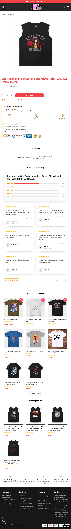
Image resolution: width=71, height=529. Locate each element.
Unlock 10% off (3, 521)
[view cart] (68, 7)
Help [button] (68, 526)
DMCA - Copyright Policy (26, 503)
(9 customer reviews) (16, 86)
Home (3, 14)
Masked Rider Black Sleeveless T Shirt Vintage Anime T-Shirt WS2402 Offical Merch (13, 428)
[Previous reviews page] (56, 280)
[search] (65, 7)
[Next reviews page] (65, 280)
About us (22, 496)
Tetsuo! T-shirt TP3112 (10, 319)
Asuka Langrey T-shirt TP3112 (34, 351)
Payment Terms (41, 500)
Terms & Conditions (25, 498)
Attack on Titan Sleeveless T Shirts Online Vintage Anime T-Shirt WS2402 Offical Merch (35, 428)
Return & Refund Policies (44, 503)
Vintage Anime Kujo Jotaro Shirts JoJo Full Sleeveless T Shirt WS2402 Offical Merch (57, 428)
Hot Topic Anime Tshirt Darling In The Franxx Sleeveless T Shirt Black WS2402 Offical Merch (13, 462)
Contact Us (40, 505)
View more (35, 393)
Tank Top (10, 14)
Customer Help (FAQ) (43, 508)
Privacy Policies (24, 501)
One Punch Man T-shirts (45, 156)
